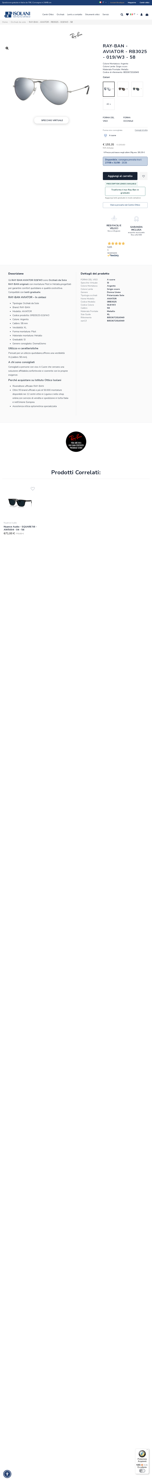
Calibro (84, 308)
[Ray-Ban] (76, 35)
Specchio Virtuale (89, 282)
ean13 (84, 320)
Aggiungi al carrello (120, 176)
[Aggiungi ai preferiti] (33, 488)
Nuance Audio (10, 522)
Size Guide (86, 314)
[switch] (142, 1470)
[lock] (114, 218)
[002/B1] (123, 89)
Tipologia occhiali (89, 295)
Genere (84, 292)
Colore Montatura (89, 285)
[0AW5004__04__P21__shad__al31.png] (20, 502)
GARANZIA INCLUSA (136, 228)
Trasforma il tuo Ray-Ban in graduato (125, 191)
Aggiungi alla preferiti (144, 176)
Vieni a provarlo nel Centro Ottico (125, 205)
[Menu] (147, 1450)
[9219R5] (137, 89)
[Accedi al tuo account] (141, 14)
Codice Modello (88, 301)
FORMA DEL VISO (89, 279)
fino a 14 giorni (114, 231)
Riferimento (86, 317)
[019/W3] (108, 89)
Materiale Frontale (89, 311)
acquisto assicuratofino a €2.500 (136, 233)
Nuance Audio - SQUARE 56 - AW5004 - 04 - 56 (20, 528)
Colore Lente (87, 289)
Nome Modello (87, 298)
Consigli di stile (141, 130)
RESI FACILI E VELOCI (114, 227)
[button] (48, 15)
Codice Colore (87, 304)
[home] (17, 14)
